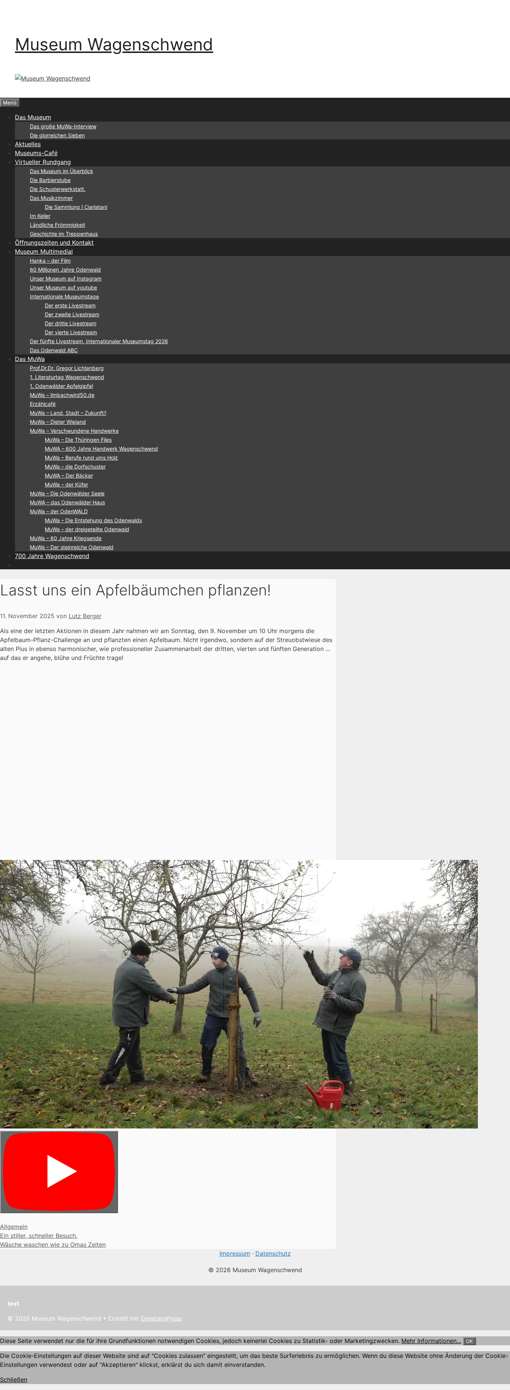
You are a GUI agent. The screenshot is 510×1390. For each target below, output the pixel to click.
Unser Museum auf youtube (63, 287)
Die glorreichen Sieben (57, 135)
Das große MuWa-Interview (63, 126)
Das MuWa (30, 359)
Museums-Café (36, 153)
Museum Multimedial (44, 251)
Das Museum (33, 117)
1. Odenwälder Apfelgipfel (61, 386)
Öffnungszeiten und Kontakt (54, 242)
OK (469, 1341)
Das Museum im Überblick (61, 171)
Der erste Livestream (70, 305)
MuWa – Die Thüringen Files (78, 439)
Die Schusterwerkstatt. (57, 189)
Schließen (13, 1379)
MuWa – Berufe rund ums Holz (81, 457)
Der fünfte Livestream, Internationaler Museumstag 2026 (99, 341)
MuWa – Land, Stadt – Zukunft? (68, 413)
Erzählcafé (43, 404)
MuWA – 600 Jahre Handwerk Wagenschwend (101, 448)
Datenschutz (273, 1253)
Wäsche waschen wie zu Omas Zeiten (53, 1244)
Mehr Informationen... (431, 1340)
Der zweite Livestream (72, 314)
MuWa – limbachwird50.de (62, 395)
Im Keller (40, 216)
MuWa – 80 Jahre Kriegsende (66, 538)
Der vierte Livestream (71, 332)
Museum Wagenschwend (114, 44)
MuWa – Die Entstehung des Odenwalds (93, 520)
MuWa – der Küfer (66, 484)
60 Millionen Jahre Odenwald (65, 269)
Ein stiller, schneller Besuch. (38, 1235)
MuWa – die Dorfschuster (75, 466)
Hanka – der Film (50, 260)
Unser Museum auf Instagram (66, 278)
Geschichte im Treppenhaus (64, 234)
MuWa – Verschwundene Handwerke (74, 431)
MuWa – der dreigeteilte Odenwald (87, 529)
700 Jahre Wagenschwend (52, 556)
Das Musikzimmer (51, 198)
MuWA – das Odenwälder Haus (67, 502)
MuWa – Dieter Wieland (58, 422)
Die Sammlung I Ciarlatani (76, 207)
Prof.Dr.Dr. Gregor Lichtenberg (67, 368)
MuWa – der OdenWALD (59, 511)
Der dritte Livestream (70, 323)
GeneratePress (161, 1318)
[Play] (59, 1172)
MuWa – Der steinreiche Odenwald (71, 547)
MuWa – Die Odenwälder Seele (67, 493)
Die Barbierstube (50, 180)
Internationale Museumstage (64, 296)
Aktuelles (28, 144)
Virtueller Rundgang (43, 162)
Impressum (235, 1253)
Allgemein (14, 1226)
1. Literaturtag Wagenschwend (67, 377)
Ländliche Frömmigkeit (57, 225)
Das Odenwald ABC (54, 350)
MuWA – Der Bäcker (69, 475)
